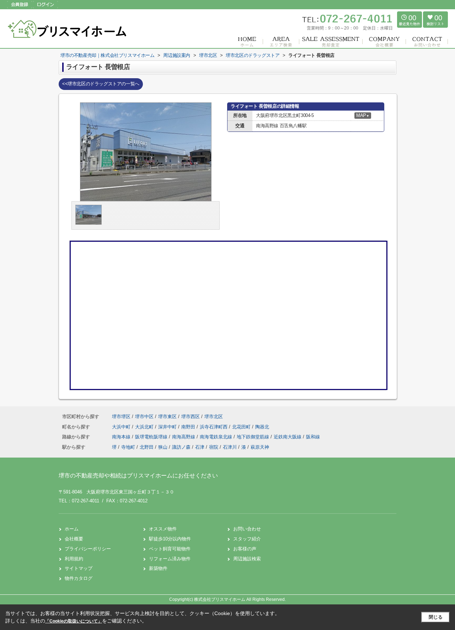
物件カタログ (78, 578)
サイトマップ (78, 568)
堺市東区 (167, 416)
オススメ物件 (163, 529)
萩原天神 (260, 447)
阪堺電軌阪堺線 (152, 436)
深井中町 (168, 426)
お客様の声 (244, 548)
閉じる (436, 617)
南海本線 (122, 436)
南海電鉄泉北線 (217, 436)
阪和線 (313, 436)
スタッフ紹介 (247, 538)
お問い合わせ (247, 529)
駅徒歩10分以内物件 (170, 538)
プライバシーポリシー (88, 548)
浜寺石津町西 (214, 426)
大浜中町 (122, 426)
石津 (199, 447)
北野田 (147, 447)
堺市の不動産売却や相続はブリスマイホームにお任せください (138, 475)
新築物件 (158, 568)
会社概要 (74, 538)
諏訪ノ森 (181, 447)
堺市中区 (144, 416)
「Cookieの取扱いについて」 (73, 621)
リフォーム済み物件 (170, 558)
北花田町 (242, 426)
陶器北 (262, 426)
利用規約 (74, 558)
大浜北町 (145, 426)
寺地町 (128, 447)
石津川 (230, 447)
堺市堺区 (121, 416)
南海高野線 (184, 436)
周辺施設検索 (247, 558)
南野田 (189, 426)
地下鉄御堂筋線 (254, 436)
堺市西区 (190, 416)
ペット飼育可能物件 (170, 548)
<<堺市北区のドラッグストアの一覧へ (100, 83)
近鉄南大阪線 (288, 436)
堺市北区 (213, 416)
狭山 (162, 447)
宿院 (213, 447)
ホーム (72, 529)
